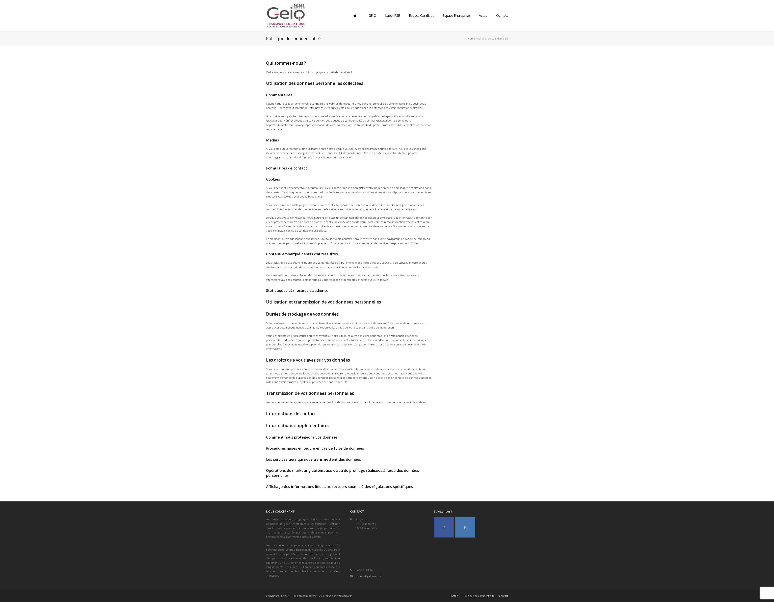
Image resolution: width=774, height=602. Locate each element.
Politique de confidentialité (479, 596)
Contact (503, 596)
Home (471, 38)
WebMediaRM (344, 596)
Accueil (455, 596)
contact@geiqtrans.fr (368, 576)
